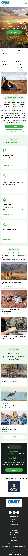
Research (14, 530)
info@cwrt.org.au (15, 543)
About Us (14, 519)
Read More (5, 384)
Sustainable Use (14, 524)
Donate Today (14, 535)
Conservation (14, 532)
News (14, 537)
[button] (25, 3)
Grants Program (14, 521)
